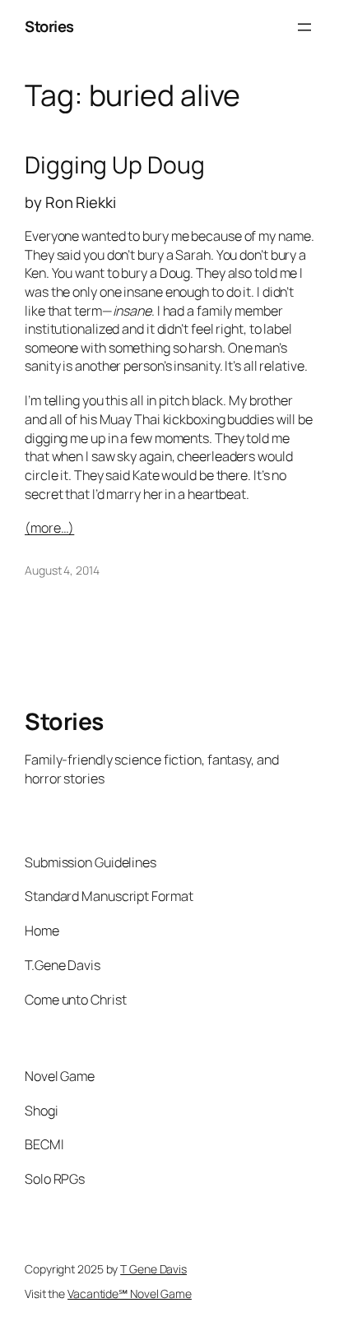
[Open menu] (304, 27)
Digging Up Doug (115, 165)
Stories (49, 26)
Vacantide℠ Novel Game (129, 1293)
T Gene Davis (153, 1269)
